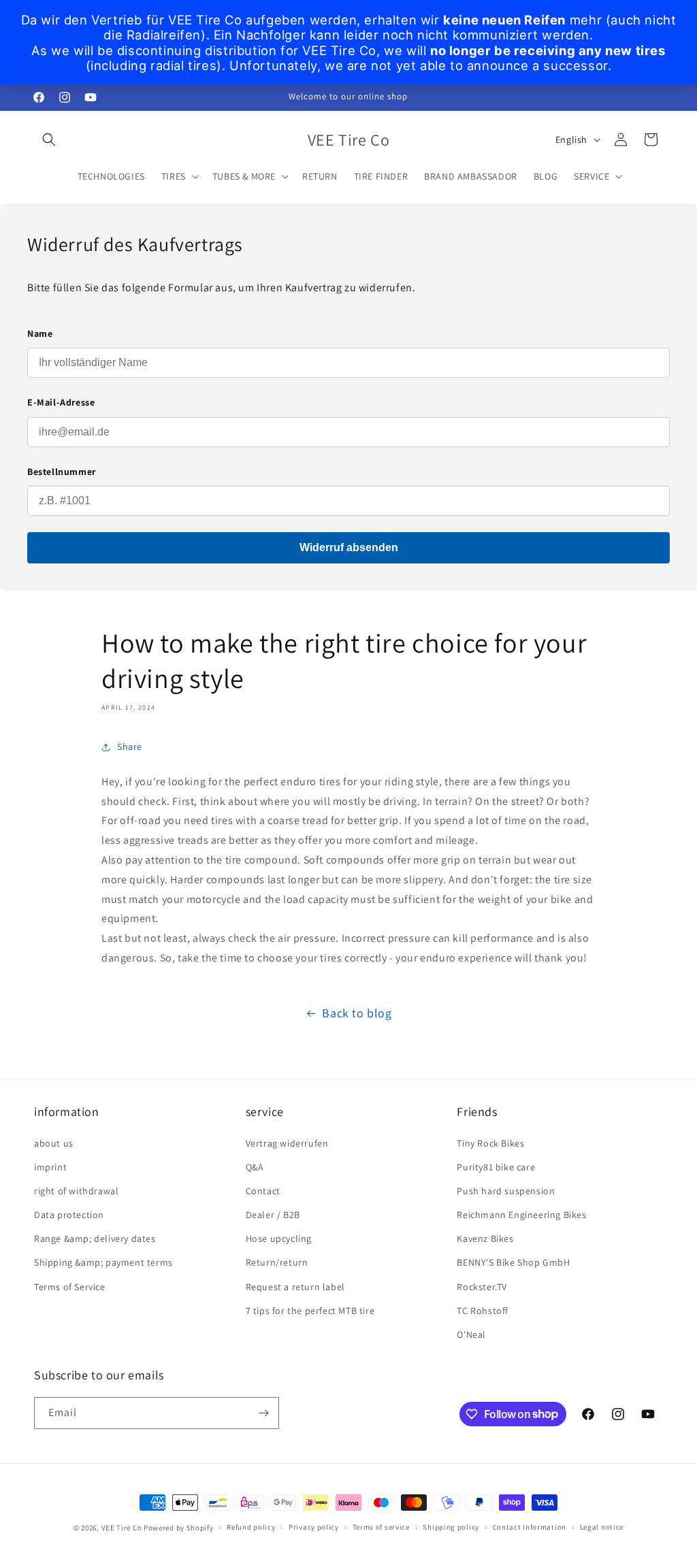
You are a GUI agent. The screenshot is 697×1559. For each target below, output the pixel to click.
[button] (49, 139)
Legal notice (601, 1527)
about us (54, 1143)
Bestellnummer (61, 471)
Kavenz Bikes (485, 1238)
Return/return (277, 1262)
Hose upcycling (279, 1238)
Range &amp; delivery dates (95, 1238)
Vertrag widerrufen (287, 1143)
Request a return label (295, 1287)
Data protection (69, 1215)
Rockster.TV (482, 1287)
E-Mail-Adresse (61, 402)
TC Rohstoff (482, 1310)
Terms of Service (70, 1287)
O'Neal (471, 1334)
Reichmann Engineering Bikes (521, 1215)
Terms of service (381, 1527)
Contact (263, 1191)
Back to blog (356, 1013)
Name (39, 333)
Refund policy (251, 1527)
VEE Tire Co (121, 1527)
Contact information (529, 1527)
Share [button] (129, 746)
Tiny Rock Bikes (490, 1143)
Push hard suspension (506, 1191)
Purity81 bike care (496, 1167)
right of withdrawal (76, 1191)
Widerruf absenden (348, 547)
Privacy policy (314, 1527)
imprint (50, 1167)
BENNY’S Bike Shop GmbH (513, 1262)
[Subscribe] (263, 1413)
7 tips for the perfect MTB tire (310, 1310)
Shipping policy (451, 1527)
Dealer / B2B (273, 1215)
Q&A (255, 1167)
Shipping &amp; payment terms (103, 1262)
